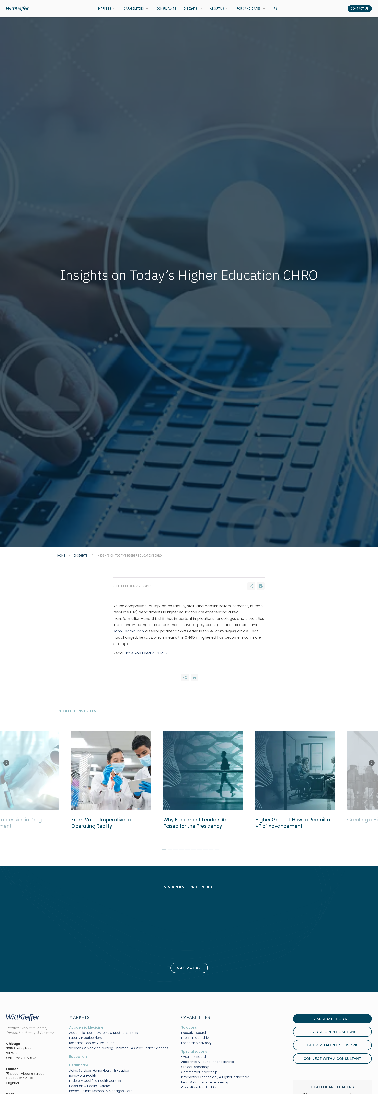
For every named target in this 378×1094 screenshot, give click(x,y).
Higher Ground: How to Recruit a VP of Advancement (290, 823)
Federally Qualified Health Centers (95, 1081)
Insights (191, 8)
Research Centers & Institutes (91, 1043)
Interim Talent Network (332, 1045)
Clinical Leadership (195, 1067)
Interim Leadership (195, 1038)
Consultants (167, 8)
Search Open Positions (332, 1032)
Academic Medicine (86, 1027)
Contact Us (360, 8)
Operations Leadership (198, 1087)
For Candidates (249, 8)
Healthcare (78, 1065)
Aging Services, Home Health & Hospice (99, 1070)
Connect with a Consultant (332, 1059)
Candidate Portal (332, 1019)
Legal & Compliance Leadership (205, 1082)
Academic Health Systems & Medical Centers (103, 1033)
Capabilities (134, 8)
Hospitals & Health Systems (90, 1086)
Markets (104, 8)
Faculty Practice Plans (86, 1038)
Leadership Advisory (196, 1043)
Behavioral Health (82, 1075)
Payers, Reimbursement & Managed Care (100, 1091)
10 (216, 850)
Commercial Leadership (199, 1072)
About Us (217, 8)
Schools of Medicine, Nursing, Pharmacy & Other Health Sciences (118, 1048)
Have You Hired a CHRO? (146, 653)
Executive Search (194, 1033)
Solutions (189, 1027)
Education (78, 1057)
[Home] (17, 8)
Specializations (194, 1051)
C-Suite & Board (193, 1057)
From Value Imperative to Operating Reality (99, 823)
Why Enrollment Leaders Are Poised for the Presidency (194, 823)
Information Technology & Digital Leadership (215, 1077)
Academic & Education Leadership (207, 1062)
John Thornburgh (128, 631)
